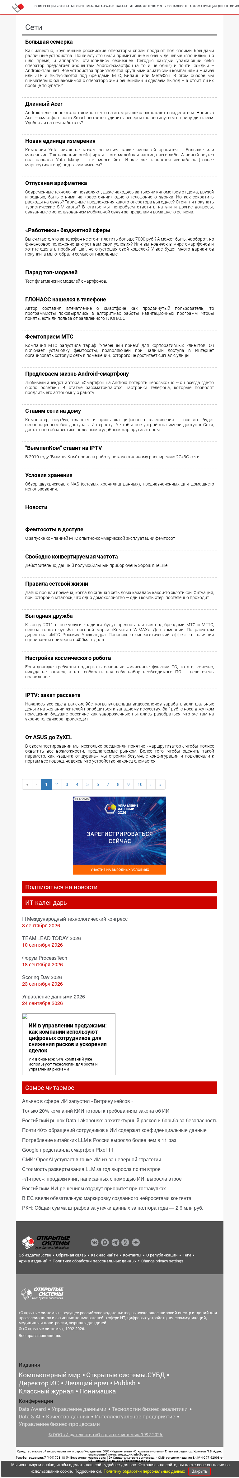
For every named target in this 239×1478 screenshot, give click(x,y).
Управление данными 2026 (53, 996)
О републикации (162, 1255)
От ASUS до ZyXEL (48, 737)
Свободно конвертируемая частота (71, 556)
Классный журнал (46, 1391)
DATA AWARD (105, 6)
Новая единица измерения (60, 141)
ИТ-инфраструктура (146, 6)
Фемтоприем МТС (49, 336)
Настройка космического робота (68, 658)
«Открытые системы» (75, 6)
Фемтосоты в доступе (54, 529)
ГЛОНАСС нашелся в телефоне (65, 299)
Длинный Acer (44, 103)
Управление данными (79, 1409)
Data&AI (122, 6)
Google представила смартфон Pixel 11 (68, 1149)
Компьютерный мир (50, 1375)
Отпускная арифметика (56, 183)
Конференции (44, 6)
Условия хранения (49, 475)
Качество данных (67, 1416)
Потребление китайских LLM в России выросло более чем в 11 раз (99, 1140)
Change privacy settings (162, 1261)
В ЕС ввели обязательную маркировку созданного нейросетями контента (106, 1198)
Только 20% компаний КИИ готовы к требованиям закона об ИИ (96, 1110)
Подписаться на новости (61, 887)
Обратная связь (71, 1255)
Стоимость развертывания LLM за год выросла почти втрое (91, 1169)
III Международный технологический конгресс (75, 918)
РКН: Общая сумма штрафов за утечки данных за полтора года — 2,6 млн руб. (112, 1207)
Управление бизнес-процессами (59, 1424)
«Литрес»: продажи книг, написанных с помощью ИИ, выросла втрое (102, 1178)
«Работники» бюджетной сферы (67, 230)
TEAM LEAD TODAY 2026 (51, 938)
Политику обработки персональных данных (145, 1471)
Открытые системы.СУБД (125, 1375)
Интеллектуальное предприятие (135, 1416)
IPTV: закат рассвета (53, 695)
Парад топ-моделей (51, 272)
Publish (125, 1383)
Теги (187, 1255)
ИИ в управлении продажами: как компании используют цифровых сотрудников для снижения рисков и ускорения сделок (68, 1038)
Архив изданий (33, 1261)
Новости (36, 507)
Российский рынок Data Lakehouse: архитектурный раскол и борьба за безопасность (119, 1120)
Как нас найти (104, 1255)
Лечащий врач (86, 1383)
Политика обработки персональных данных (94, 1261)
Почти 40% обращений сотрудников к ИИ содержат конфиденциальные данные (114, 1130)
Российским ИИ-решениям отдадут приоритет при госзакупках (94, 1188)
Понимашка (97, 1391)
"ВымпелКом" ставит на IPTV (63, 448)
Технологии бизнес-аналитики (150, 1409)
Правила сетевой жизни (56, 583)
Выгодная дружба (49, 615)
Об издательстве (35, 1255)
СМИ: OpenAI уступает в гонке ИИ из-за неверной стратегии (91, 1159)
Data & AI (29, 1416)
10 (140, 784)
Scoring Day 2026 (42, 977)
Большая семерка (49, 41)
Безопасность (176, 6)
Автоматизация (203, 6)
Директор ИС (39, 1383)
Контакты (132, 1255)
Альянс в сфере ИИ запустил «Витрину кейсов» (77, 1101)
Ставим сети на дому (53, 410)
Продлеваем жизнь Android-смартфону (77, 373)
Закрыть (199, 1471)
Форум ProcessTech (44, 957)
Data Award (32, 1409)
